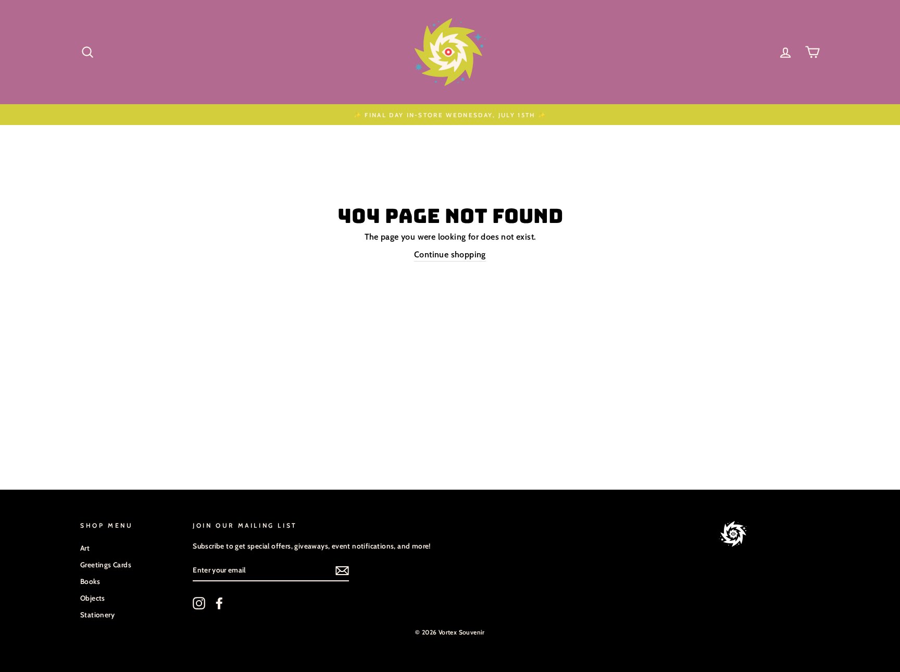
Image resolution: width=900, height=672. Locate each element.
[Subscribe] (342, 570)
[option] (450, 114)
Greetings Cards (105, 565)
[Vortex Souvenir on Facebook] (219, 603)
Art (85, 548)
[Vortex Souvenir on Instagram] (199, 603)
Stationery (97, 615)
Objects (92, 598)
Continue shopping (450, 254)
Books (90, 581)
